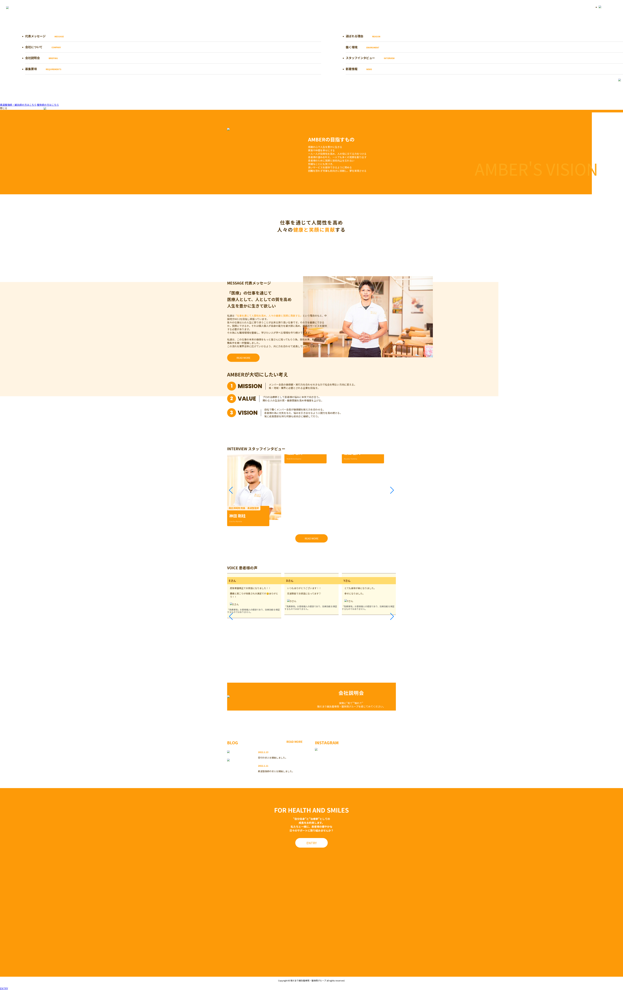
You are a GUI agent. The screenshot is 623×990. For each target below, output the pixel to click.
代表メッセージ (44, 36)
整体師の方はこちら (48, 104)
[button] (231, 490)
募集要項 (43, 69)
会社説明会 (41, 58)
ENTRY (4, 988)
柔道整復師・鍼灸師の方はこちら (18, 104)
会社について (43, 47)
